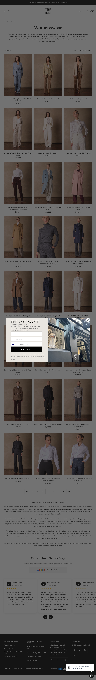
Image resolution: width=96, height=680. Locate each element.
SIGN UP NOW (26, 349)
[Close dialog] (87, 320)
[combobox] (14, 344)
